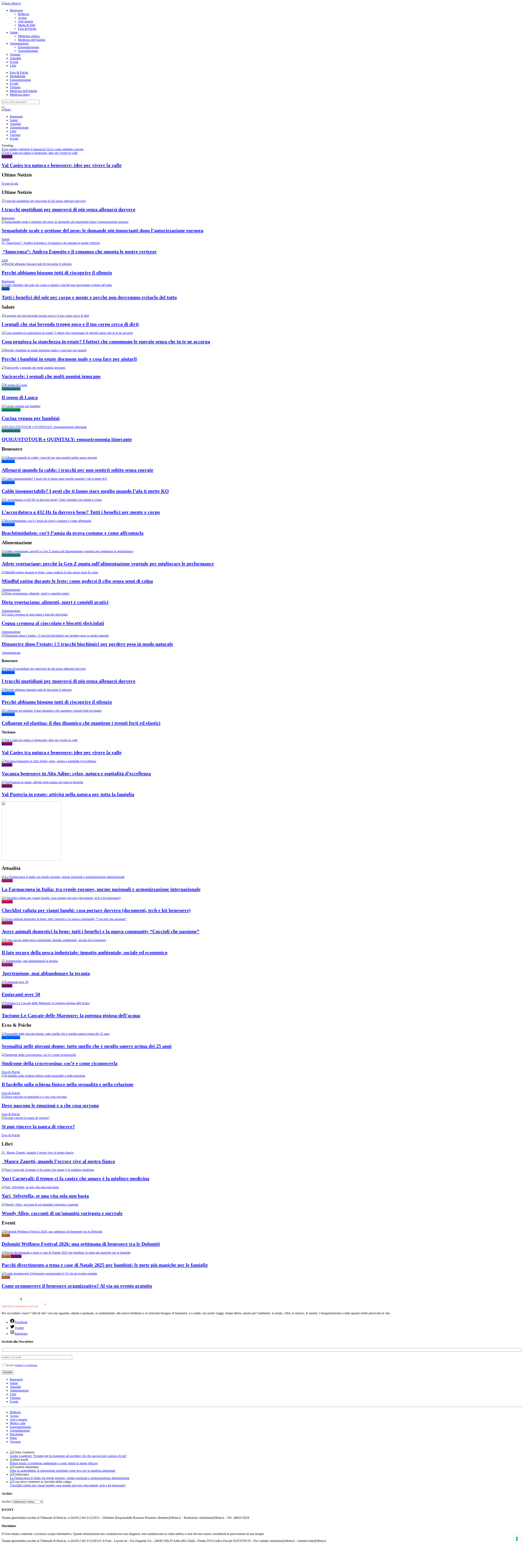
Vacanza (15, 1441)
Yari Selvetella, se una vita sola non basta (45, 1196)
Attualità (15, 58)
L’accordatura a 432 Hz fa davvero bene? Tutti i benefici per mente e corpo (81, 512)
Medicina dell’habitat (31, 40)
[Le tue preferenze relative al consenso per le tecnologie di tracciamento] (517, 1539)
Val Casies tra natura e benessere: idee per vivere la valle (62, 165)
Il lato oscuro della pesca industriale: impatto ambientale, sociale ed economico (84, 952)
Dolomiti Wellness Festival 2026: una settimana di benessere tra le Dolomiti (81, 1244)
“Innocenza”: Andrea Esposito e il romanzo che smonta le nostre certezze (79, 251)
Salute (14, 32)
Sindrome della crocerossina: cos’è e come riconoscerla (59, 1063)
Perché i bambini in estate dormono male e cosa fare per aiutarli (69, 359)
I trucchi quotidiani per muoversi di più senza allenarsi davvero (68, 209)
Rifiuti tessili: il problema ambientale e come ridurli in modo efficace (54, 1463)
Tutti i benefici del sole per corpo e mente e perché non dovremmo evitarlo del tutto (89, 297)
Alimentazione (19, 43)
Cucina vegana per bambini (31, 418)
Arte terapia (25, 21)
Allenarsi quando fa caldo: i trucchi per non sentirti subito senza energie (77, 470)
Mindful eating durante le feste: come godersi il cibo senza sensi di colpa (77, 581)
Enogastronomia (28, 47)
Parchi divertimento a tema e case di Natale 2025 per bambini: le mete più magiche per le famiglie (105, 1265)
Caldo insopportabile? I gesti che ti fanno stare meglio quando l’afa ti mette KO (85, 491)
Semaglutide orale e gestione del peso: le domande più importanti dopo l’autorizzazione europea (102, 230)
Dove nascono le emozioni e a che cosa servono (50, 1105)
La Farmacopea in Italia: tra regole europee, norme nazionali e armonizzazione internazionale (101, 889)
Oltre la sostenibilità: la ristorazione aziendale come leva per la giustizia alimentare (62, 1470)
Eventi (14, 62)
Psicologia (16, 1434)
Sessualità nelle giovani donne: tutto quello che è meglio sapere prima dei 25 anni (87, 1046)
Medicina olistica (29, 36)
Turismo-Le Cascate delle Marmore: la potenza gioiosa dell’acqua (71, 1015)
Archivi (6, 1501)
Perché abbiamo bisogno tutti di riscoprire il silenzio (57, 272)
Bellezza (23, 14)
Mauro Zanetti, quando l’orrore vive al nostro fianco (58, 1161)
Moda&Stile (18, 76)
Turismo (15, 54)
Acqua (22, 17)
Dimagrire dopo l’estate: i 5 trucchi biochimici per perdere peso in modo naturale (87, 644)
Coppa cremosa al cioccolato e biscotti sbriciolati (53, 623)
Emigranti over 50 (21, 994)
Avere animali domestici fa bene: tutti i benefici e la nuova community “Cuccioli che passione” (100, 931)
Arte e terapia (18, 1419)
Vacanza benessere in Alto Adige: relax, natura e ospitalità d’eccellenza (76, 773)
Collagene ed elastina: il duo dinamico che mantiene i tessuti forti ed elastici (81, 723)
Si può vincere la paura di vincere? (38, 1126)
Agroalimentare (28, 51)
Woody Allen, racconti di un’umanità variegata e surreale (62, 1213)
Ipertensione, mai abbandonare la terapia (46, 973)
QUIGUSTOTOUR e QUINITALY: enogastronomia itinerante (67, 439)
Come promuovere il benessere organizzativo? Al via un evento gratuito (77, 1286)
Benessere (16, 10)
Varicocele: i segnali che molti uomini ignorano (51, 376)
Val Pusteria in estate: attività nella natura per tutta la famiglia (68, 794)
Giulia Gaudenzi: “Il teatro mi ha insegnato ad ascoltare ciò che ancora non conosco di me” (68, 1456)
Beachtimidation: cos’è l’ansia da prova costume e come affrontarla (72, 533)
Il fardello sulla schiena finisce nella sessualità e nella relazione (67, 1084)
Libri (13, 65)
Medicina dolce (20, 94)
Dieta (13, 1438)
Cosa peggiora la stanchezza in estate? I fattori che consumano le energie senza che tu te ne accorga (106, 341)
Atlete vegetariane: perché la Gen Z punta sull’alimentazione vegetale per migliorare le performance (108, 563)
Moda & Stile (26, 25)
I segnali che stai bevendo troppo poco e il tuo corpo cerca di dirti (70, 324)
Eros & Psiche (27, 28)
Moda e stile (18, 1423)
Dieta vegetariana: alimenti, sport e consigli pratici (55, 602)
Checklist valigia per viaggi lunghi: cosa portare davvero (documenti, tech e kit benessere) (96, 910)
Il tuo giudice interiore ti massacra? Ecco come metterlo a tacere (43, 149)
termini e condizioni (26, 1365)
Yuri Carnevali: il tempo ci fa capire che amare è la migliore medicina (75, 1178)
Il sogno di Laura (20, 397)
